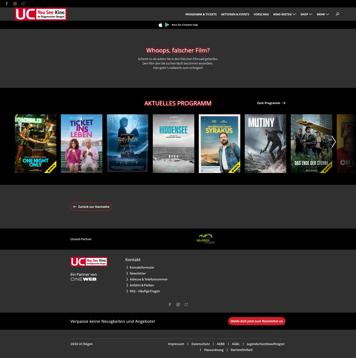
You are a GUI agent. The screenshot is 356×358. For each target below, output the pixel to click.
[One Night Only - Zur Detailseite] (35, 143)
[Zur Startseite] (41, 14)
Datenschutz (201, 344)
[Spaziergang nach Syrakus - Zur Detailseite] (219, 143)
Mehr (321, 14)
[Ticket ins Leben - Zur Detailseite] (81, 143)
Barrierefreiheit (242, 350)
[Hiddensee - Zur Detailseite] (173, 143)
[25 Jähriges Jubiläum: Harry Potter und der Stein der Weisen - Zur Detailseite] (127, 143)
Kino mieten (282, 14)
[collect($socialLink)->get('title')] (6, 3)
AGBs (236, 344)
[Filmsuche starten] (337, 14)
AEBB (221, 344)
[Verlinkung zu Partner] (205, 239)
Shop (304, 14)
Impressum (176, 344)
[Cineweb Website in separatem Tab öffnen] (83, 279)
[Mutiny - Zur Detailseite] (265, 143)
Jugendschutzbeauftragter (266, 344)
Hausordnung (214, 350)
